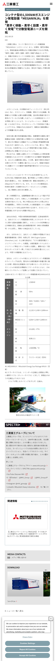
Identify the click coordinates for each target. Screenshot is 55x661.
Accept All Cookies (27, 655)
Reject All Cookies (27, 649)
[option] (28, 520)
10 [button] (45, 501)
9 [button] (44, 501)
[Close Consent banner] (51, 619)
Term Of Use (11, 601)
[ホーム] (11, 4)
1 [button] (31, 501)
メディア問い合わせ (19, 557)
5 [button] (37, 501)
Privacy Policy (27, 637)
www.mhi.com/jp (39, 465)
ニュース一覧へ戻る (15, 610)
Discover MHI (19, 474)
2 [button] (33, 501)
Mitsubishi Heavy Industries (25, 487)
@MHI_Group (24, 477)
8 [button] (42, 501)
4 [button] (36, 501)
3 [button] (34, 501)
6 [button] (39, 501)
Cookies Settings (27, 643)
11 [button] (47, 501)
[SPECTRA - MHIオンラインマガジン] (27, 424)
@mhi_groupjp (21, 483)
